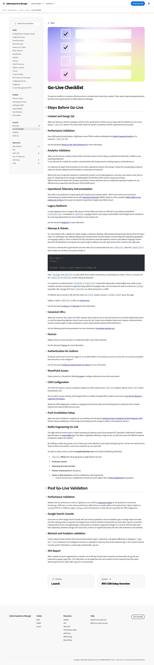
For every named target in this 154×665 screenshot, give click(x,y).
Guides (39, 616)
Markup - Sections (18, 67)
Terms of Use (120, 660)
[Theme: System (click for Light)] (149, 3)
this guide (80, 376)
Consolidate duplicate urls (105, 328)
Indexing (15, 57)
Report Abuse (67, 640)
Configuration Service (19, 81)
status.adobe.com (68, 435)
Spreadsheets (17, 54)
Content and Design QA (61, 116)
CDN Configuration (58, 382)
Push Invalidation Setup (61, 412)
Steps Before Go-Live (65, 107)
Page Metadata (17, 109)
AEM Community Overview (99, 623)
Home (4, 10)
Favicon (15, 71)
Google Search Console (61, 513)
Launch (21, 10)
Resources (16, 143)
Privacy (113, 660)
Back (52, 23)
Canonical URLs (56, 311)
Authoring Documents (19, 102)
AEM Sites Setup (18, 44)
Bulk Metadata (17, 112)
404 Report (54, 550)
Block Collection (18, 51)
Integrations (16, 84)
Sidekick (66, 620)
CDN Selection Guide (70, 630)
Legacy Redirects (57, 205)
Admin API (16, 153)
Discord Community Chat (98, 620)
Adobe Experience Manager (20, 616)
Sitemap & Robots (58, 228)
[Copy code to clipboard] (142, 257)
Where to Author (18, 98)
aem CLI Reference (19, 157)
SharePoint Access (58, 370)
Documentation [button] (36, 4)
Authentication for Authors (63, 351)
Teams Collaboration (116, 478)
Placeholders (17, 115)
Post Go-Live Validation (68, 487)
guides (27, 10)
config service (84, 300)
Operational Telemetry (91, 197)
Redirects (15, 132)
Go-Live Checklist (36, 10)
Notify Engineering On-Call (63, 426)
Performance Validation (61, 130)
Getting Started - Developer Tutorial (24, 34)
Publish (15, 95)
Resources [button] (49, 4)
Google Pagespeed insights (123, 136)
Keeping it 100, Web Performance (74, 144)
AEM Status (16, 160)
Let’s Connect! (138, 617)
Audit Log (16, 136)
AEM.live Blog (67, 637)
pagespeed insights (105, 502)
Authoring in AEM (18, 105)
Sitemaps (75, 306)
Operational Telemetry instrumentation (70, 188)
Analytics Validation (59, 150)
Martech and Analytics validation (66, 533)
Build (15, 30)
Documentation (12, 10)
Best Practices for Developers (22, 78)
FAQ (14, 150)
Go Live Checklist (18, 129)
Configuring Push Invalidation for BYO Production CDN (122, 418)
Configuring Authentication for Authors (76, 365)
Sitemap (15, 61)
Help (92, 616)
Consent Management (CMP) (22, 88)
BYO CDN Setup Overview (116, 583)
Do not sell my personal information (135, 660)
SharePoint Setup (18, 40)
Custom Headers (18, 74)
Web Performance (18, 64)
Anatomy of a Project (19, 47)
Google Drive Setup (19, 37)
